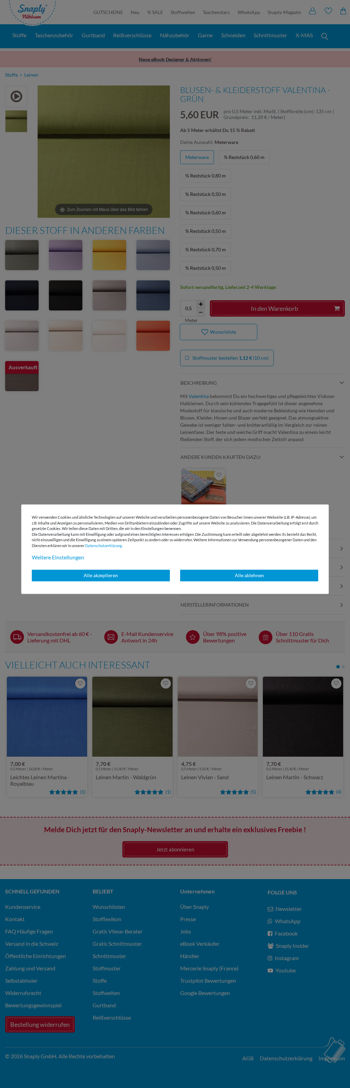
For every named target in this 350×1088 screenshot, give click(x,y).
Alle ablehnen (249, 575)
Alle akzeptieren (101, 575)
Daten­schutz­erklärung (103, 545)
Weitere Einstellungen (58, 557)
